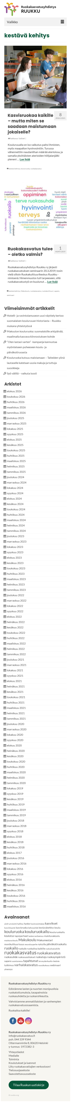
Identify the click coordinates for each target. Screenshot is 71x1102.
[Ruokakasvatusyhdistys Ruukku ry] (35, 9)
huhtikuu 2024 (15, 514)
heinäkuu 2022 (16, 622)
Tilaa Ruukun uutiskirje (28, 1085)
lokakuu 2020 (15, 734)
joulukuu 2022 (15, 595)
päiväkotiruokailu (57, 944)
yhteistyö (8, 969)
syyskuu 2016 (15, 874)
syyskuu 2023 (15, 552)
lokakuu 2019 (15, 788)
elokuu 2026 (14, 391)
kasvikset (51, 923)
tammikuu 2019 (16, 815)
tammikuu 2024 (16, 530)
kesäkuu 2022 (15, 627)
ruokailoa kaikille (36, 948)
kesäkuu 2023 (15, 563)
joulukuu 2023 (15, 536)
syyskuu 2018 (15, 831)
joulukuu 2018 (15, 820)
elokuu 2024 (14, 498)
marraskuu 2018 (16, 825)
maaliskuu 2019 (16, 809)
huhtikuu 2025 (15, 455)
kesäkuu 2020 (15, 756)
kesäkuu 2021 (15, 691)
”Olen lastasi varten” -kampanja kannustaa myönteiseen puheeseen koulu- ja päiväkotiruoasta (32, 347)
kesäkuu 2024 (15, 503)
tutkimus (9, 965)
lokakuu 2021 (15, 670)
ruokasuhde (11, 956)
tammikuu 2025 (16, 471)
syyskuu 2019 (15, 793)
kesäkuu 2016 (15, 890)
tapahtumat (30, 961)
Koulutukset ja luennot (22, 1062)
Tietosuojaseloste (19, 1070)
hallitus (20, 924)
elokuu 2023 (14, 557)
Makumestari (45, 940)
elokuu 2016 (14, 879)
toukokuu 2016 (16, 895)
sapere (56, 291)
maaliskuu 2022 (16, 643)
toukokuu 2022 (16, 632)
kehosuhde (33, 927)
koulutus (9, 935)
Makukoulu (25, 291)
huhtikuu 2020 (15, 766)
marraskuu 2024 (16, 482)
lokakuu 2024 (15, 487)
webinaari (55, 965)
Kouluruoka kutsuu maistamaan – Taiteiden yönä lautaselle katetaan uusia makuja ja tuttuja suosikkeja (36, 363)
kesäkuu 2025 (15, 444)
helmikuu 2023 (16, 584)
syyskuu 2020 (15, 740)
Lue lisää (25, 159)
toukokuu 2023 (16, 568)
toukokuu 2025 (16, 450)
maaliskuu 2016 (16, 906)
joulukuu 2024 (15, 477)
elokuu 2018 (14, 836)
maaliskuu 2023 (16, 579)
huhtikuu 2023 (15, 573)
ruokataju (41, 956)
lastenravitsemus (36, 936)
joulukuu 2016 (15, 858)
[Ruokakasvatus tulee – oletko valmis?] (35, 210)
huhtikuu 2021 (15, 702)
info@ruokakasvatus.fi (22, 1035)
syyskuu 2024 (15, 493)
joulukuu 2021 (15, 659)
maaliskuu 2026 (16, 407)
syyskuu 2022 (15, 611)
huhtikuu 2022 (15, 638)
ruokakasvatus (36, 169)
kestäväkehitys (46, 927)
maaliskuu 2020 (16, 772)
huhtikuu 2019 (15, 804)
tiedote (56, 961)
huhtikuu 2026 (15, 402)
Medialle (14, 1055)
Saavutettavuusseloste (22, 1073)
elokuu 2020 (14, 745)
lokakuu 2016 (15, 868)
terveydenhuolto (46, 961)
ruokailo (11, 948)
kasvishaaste (9, 928)
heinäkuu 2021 (16, 686)
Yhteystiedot (16, 1052)
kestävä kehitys (14, 169)
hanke (27, 923)
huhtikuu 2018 (15, 847)
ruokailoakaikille (53, 949)
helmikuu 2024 (16, 525)
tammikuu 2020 (16, 783)
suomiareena (17, 961)
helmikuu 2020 (16, 777)
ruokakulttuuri (48, 291)
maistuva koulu (11, 940)
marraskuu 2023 (16, 541)
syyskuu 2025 (15, 434)
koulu (57, 927)
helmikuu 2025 (16, 466)
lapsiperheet (21, 935)
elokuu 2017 (14, 852)
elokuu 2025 (14, 439)
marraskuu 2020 (16, 729)
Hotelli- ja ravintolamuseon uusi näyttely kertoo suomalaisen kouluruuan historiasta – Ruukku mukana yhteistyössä (35, 321)
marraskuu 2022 (16, 600)
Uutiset (22, 138)
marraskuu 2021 (16, 664)
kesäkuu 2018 (15, 842)
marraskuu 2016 (16, 863)
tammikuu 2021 (16, 718)
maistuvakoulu (52, 935)
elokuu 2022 (14, 616)
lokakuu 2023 (15, 546)
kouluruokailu (37, 931)
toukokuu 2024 (16, 509)
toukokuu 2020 (16, 761)
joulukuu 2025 (15, 418)
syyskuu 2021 (15, 675)
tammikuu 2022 (16, 654)
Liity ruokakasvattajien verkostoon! (30, 1066)
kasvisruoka (22, 927)
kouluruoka (25, 169)
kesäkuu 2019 (15, 799)
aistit (6, 924)
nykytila (42, 944)
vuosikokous (44, 965)
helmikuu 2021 (16, 713)
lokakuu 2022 (15, 605)
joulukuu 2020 (15, 723)
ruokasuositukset (26, 957)
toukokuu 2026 (16, 396)
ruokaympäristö (56, 956)
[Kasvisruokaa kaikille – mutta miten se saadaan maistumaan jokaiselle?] (35, 77)
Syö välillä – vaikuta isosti (22, 373)
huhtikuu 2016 (15, 901)
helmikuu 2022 (16, 648)
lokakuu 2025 (15, 428)
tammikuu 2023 (16, 589)
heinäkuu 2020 (16, 750)
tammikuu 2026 (16, 412)
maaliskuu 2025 (16, 461)
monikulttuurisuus (14, 944)
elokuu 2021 (14, 681)
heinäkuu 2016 (16, 884)
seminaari (10, 295)
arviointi (13, 923)
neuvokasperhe (31, 944)
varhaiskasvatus (26, 965)
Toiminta (14, 1059)
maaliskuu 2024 (16, 520)
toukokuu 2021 (16, 697)
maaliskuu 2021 (16, 707)
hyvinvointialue (37, 923)
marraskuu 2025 (16, 423)
